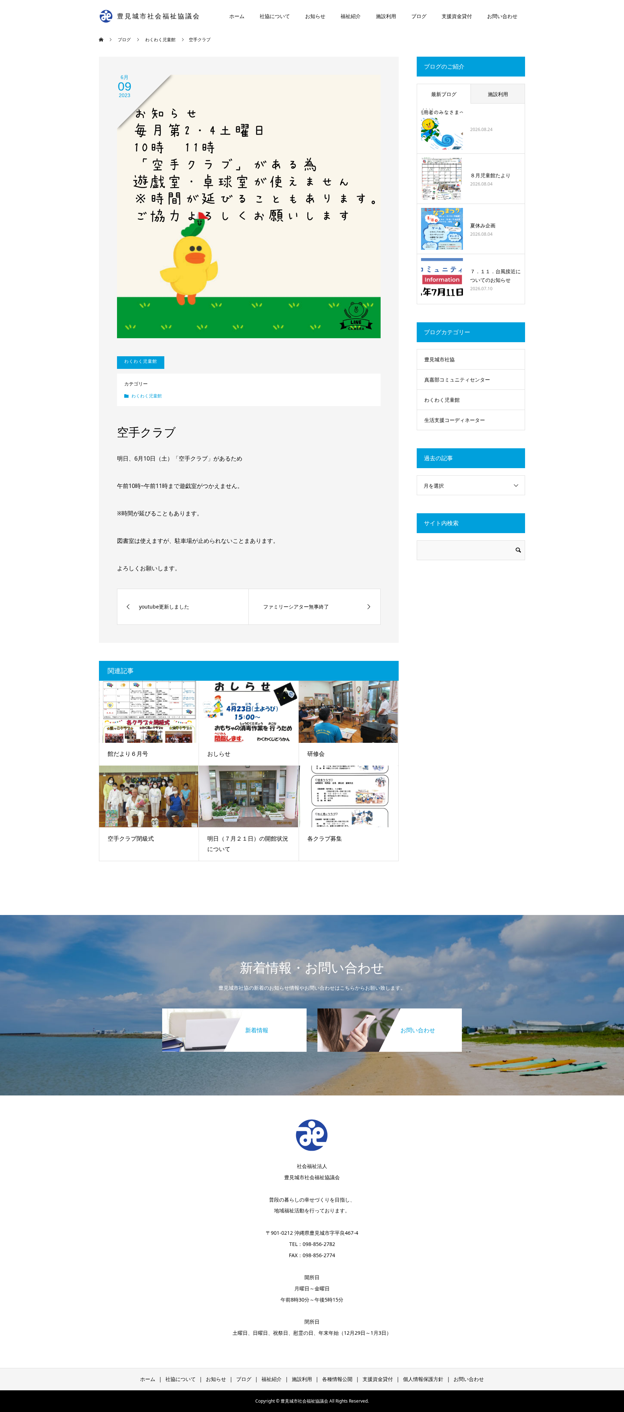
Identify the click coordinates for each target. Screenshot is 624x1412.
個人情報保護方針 (423, 1379)
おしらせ (218, 754)
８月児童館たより (490, 175)
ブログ (418, 16)
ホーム (236, 16)
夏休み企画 (482, 225)
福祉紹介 (351, 16)
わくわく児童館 (146, 396)
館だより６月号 (128, 754)
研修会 (316, 754)
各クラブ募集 (324, 838)
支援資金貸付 (457, 16)
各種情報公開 (337, 1379)
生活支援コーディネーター (454, 420)
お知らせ (315, 16)
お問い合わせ (502, 16)
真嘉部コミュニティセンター (457, 379)
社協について (275, 16)
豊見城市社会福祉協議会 (158, 16)
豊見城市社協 (439, 359)
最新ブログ (443, 94)
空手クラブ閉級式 (131, 838)
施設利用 (386, 16)
